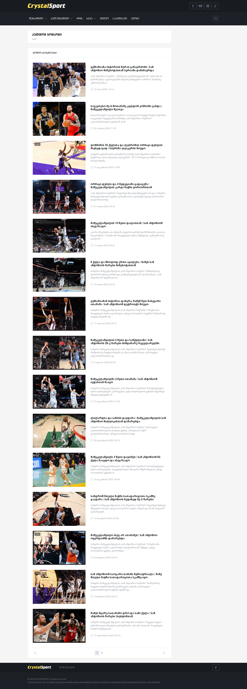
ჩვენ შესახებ (67, 667)
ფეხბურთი (36, 18)
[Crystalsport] (46, 6)
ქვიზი (135, 18)
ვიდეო (104, 18)
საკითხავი (120, 18)
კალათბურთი (60, 18)
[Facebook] (216, 667)
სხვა (89, 18)
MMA (79, 18)
